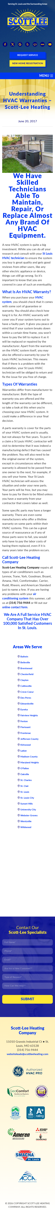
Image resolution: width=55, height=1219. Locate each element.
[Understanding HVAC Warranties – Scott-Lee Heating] (27, 154)
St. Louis (24, 792)
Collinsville (26, 686)
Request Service (27, 55)
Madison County (29, 756)
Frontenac (25, 733)
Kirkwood (25, 745)
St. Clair (24, 786)
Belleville (25, 662)
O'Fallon (24, 768)
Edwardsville (27, 704)
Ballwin (24, 656)
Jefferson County (29, 739)
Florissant (25, 727)
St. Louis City (27, 798)
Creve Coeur (27, 692)
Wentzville (26, 821)
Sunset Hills (26, 804)
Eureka (24, 709)
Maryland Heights (29, 762)
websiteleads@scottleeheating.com (27, 1054)
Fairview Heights (29, 715)
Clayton (24, 680)
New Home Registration (27, 63)
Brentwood (26, 668)
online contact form (14, 607)
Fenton (24, 721)
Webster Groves (29, 815)
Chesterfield (26, 674)
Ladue (23, 751)
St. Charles (26, 780)
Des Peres (25, 698)
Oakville (24, 774)
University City (28, 809)
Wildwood (25, 827)
